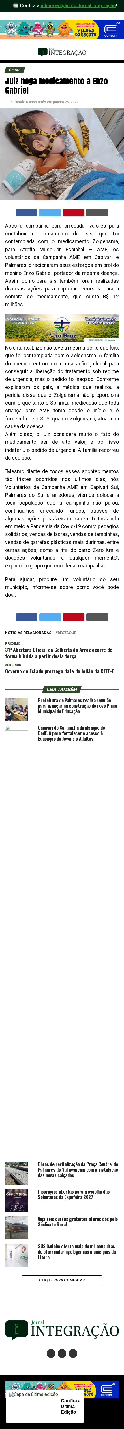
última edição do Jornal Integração (78, 5)
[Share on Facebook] (27, 212)
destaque (67, 633)
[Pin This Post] (74, 212)
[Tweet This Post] (50, 212)
